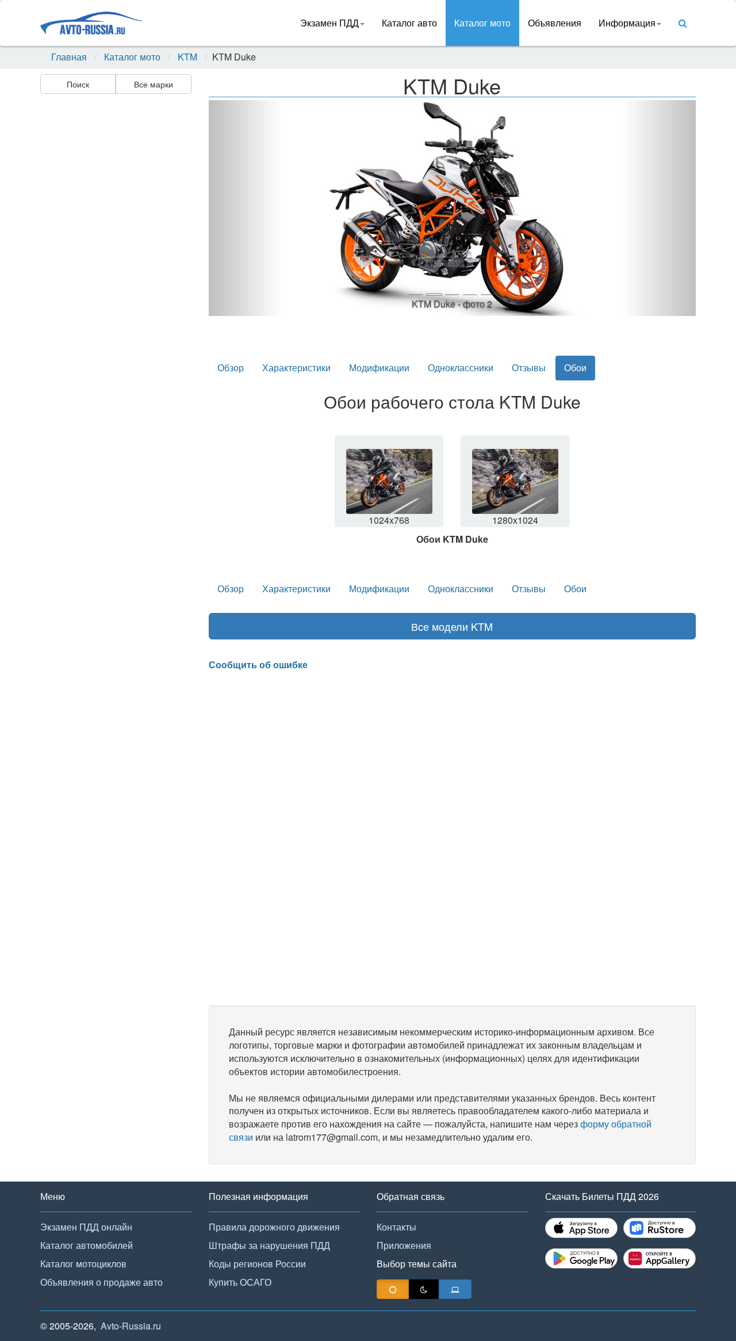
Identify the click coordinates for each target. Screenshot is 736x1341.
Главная (69, 57)
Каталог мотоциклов (83, 1263)
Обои (575, 367)
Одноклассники (460, 367)
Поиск (78, 84)
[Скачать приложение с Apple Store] (581, 1228)
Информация (627, 22)
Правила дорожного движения (274, 1226)
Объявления (554, 22)
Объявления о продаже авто (101, 1282)
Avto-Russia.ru (131, 1325)
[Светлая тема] (393, 1289)
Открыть (390, 489)
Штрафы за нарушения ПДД (269, 1245)
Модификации (379, 367)
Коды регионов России (257, 1263)
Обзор (230, 367)
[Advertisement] (115, 279)
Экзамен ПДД (329, 22)
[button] (245, 208)
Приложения (404, 1245)
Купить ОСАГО (240, 1282)
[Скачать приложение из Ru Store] (659, 1228)
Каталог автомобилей (86, 1245)
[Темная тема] (423, 1289)
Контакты (396, 1226)
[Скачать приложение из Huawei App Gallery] (659, 1258)
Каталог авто (409, 22)
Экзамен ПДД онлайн (86, 1226)
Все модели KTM (452, 626)
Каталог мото (482, 22)
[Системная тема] (455, 1289)
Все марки (153, 84)
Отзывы (529, 367)
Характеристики (296, 367)
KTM (187, 57)
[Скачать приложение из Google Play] (581, 1258)
